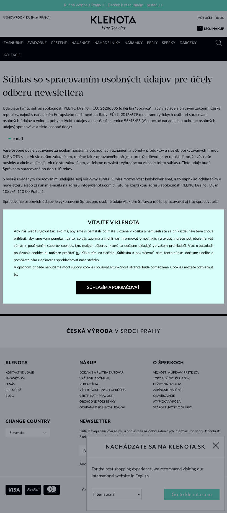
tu (77, 253)
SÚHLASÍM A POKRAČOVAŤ (113, 288)
